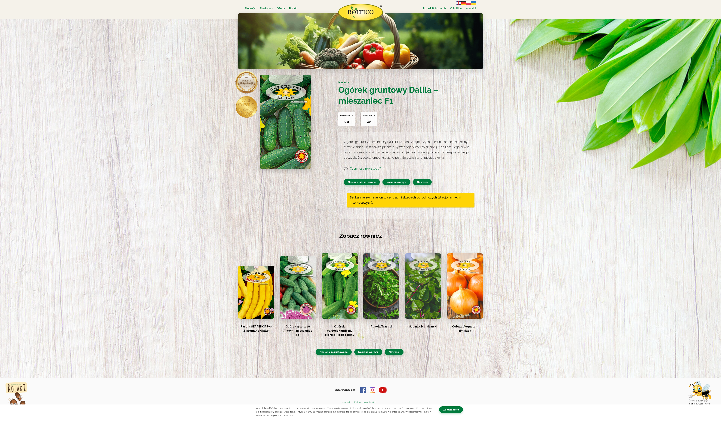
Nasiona (265, 8)
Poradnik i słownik (434, 8)
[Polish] (468, 2)
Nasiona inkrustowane (362, 182)
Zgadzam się (451, 409)
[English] (458, 2)
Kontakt (471, 8)
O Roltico (456, 8)
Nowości (250, 8)
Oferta (281, 8)
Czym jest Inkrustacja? (365, 168)
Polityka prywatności (365, 402)
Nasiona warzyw (396, 182)
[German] (463, 2)
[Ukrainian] (473, 2)
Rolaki (293, 8)
